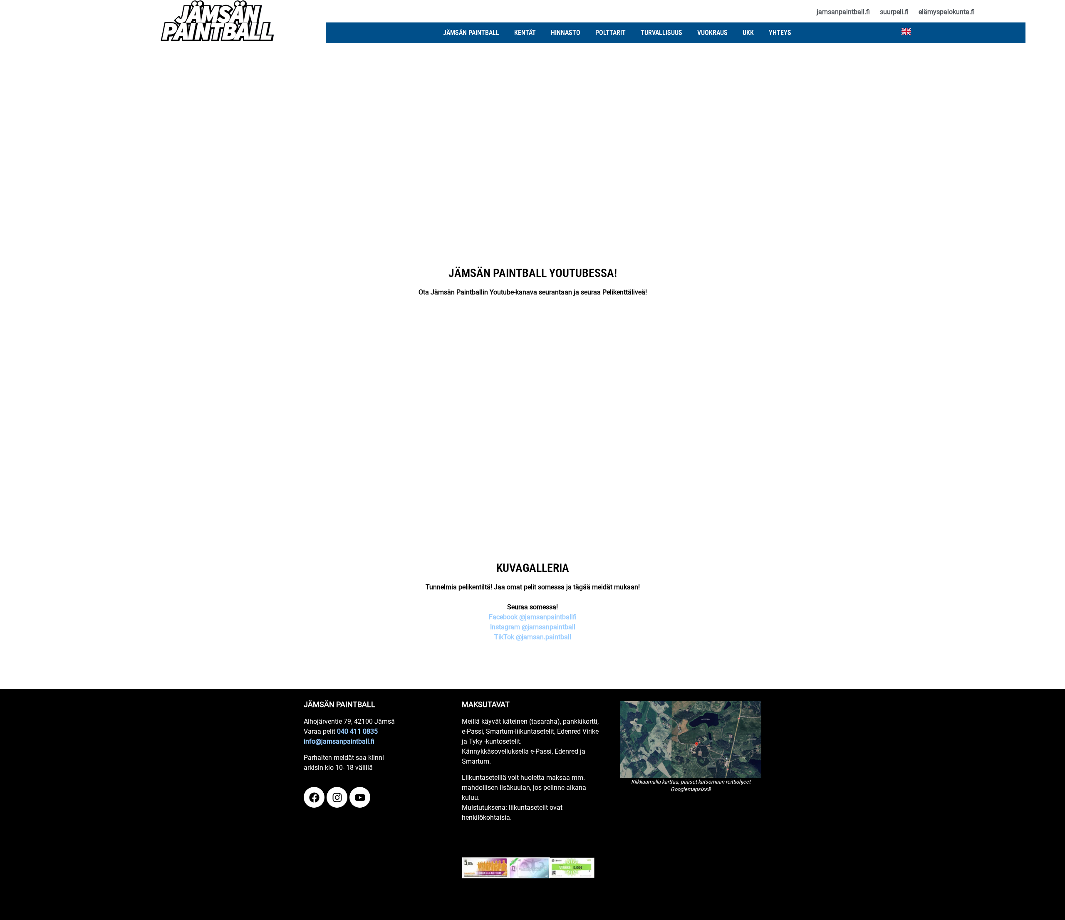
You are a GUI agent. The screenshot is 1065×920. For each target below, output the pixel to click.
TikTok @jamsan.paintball (532, 637)
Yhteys (780, 33)
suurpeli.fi (894, 12)
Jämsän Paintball (471, 33)
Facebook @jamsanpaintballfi (533, 617)
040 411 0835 (357, 731)
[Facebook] (314, 797)
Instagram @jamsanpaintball (532, 627)
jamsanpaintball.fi (843, 12)
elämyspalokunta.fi (947, 12)
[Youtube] (359, 797)
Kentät (525, 33)
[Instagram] (337, 797)
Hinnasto (565, 33)
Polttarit (610, 33)
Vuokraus (712, 33)
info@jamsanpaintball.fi (339, 741)
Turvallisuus (661, 33)
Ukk (748, 33)
